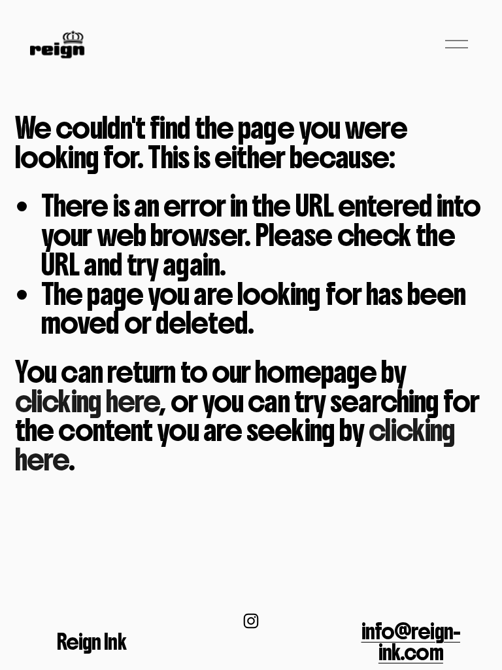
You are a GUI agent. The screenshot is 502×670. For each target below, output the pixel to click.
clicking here (87, 401)
